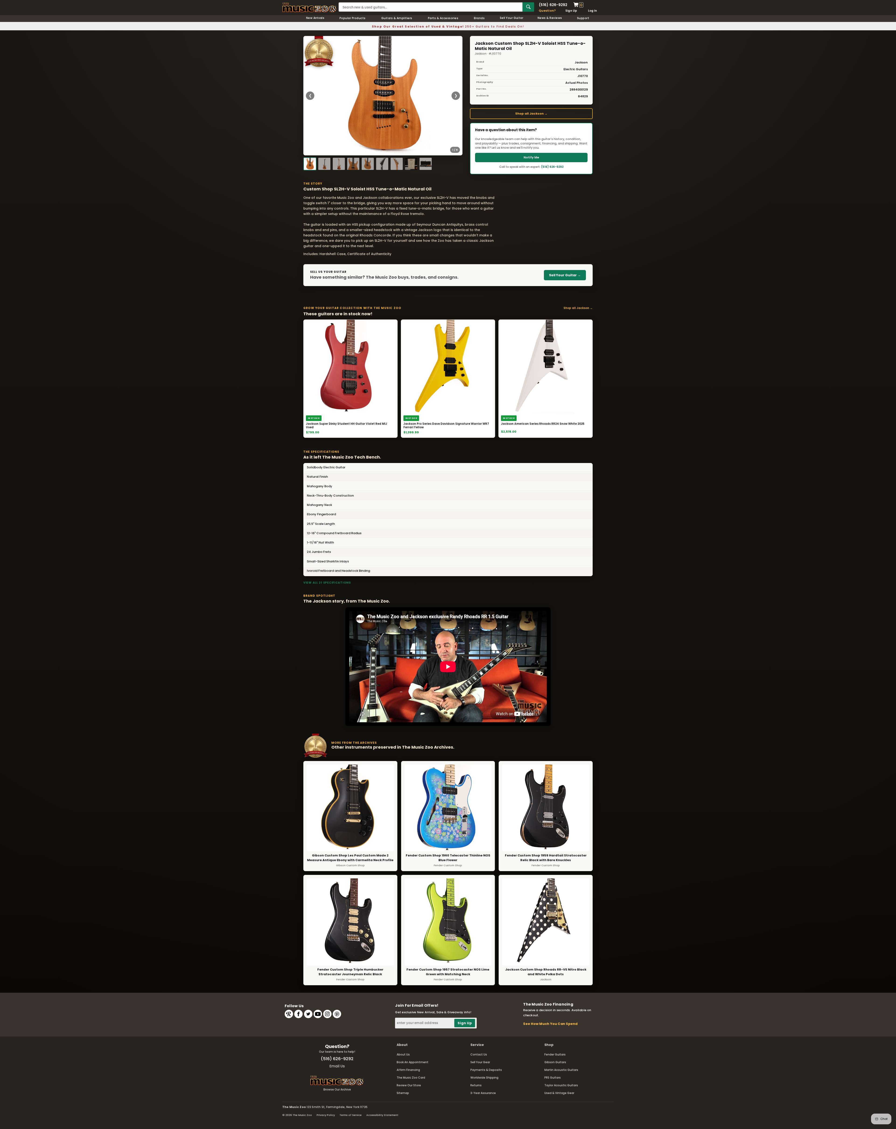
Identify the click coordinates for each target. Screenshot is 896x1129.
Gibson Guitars (555, 1062)
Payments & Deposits (486, 1070)
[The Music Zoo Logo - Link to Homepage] (309, 7)
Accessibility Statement (382, 1115)
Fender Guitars (555, 1054)
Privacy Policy (326, 1115)
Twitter (308, 1014)
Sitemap (403, 1093)
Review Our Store (409, 1085)
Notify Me (531, 157)
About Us (403, 1054)
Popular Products (353, 18)
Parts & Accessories (443, 18)
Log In (592, 11)
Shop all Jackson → (531, 113)
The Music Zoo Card (411, 1078)
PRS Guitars (552, 1078)
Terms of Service (351, 1115)
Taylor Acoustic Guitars (561, 1085)
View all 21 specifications (327, 583)
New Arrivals (315, 18)
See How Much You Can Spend (550, 1023)
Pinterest (337, 1014)
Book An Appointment (412, 1062)
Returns (476, 1085)
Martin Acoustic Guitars (561, 1070)
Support (583, 18)
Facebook (298, 1014)
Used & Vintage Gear (559, 1093)
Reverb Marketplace (289, 1014)
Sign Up (571, 11)
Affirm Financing (408, 1070)
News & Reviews (550, 18)
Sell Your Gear (480, 1062)
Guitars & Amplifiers (396, 18)
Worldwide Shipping (484, 1078)
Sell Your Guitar (511, 18)
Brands (479, 18)
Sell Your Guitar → (565, 275)
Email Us (337, 1066)
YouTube (318, 1014)
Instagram (327, 1014)
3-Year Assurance (483, 1093)
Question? (547, 10)
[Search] (528, 7)
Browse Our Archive (337, 1089)
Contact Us (478, 1054)
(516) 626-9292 (553, 4)
